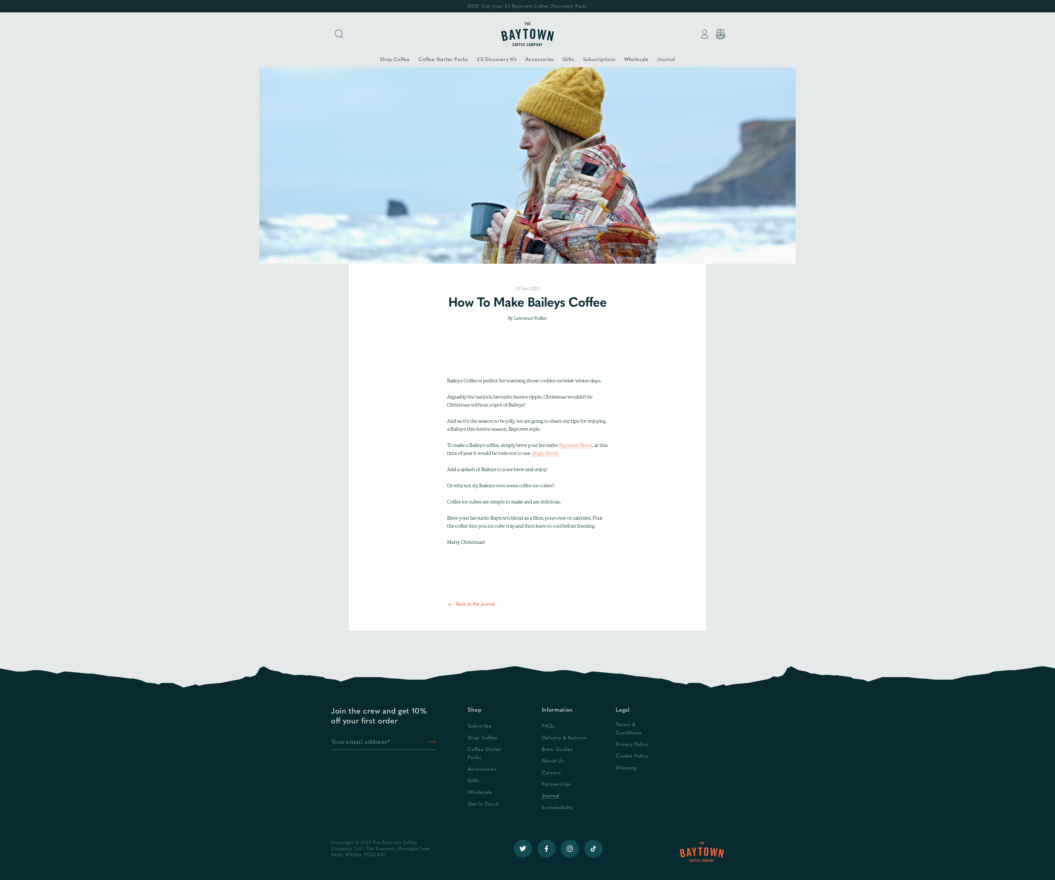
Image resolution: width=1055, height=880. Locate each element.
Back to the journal (475, 604)
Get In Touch (483, 804)
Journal (550, 796)
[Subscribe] (431, 742)
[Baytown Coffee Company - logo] (527, 34)
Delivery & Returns (564, 738)
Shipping (626, 768)
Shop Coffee (483, 738)
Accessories (482, 769)
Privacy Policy (632, 744)
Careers (551, 773)
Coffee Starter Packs (485, 753)
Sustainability (557, 808)
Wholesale (480, 792)
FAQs (548, 726)
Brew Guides (557, 749)
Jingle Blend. (545, 453)
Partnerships (557, 784)
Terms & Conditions (629, 729)
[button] (339, 34)
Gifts (473, 781)
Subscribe (480, 726)
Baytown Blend (575, 445)
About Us (553, 761)
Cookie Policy (632, 756)
